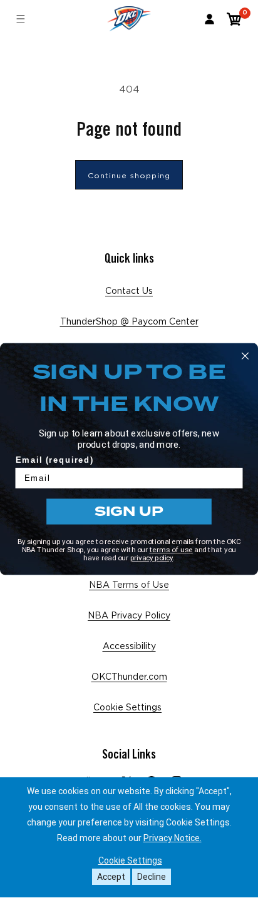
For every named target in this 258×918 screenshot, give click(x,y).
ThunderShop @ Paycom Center (129, 322)
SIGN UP (129, 511)
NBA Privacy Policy (129, 616)
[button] (234, 19)
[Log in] (209, 19)
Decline (151, 877)
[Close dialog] (245, 356)
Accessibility (129, 646)
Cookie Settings (127, 708)
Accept (111, 877)
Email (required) (55, 459)
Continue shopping (129, 175)
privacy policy (151, 558)
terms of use (171, 549)
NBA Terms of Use (129, 585)
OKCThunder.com (129, 677)
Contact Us (129, 291)
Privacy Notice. (172, 838)
